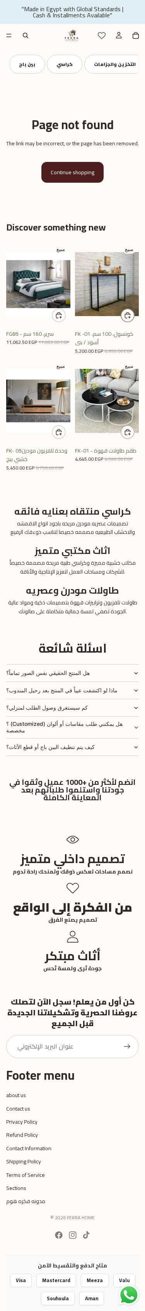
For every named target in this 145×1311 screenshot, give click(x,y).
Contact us (18, 1109)
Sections (16, 1188)
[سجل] (127, 1046)
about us (16, 1095)
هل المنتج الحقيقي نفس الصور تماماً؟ (48, 673)
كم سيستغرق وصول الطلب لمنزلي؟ (47, 707)
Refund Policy (22, 1135)
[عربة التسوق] (135, 35)
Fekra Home (81, 1217)
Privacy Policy (22, 1122)
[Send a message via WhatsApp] (129, 1295)
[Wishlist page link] (102, 35)
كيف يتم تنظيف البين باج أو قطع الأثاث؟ (50, 747)
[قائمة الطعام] (9, 35)
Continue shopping (72, 172)
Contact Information (28, 1148)
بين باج (27, 64)
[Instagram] (72, 1235)
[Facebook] (58, 1235)
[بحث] (25, 35)
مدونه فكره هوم (25, 1201)
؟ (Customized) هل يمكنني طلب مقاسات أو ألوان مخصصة (64, 727)
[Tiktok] (86, 1235)
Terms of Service (25, 1175)
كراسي (64, 64)
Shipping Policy (23, 1161)
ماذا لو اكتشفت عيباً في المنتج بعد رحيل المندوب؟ (62, 690)
